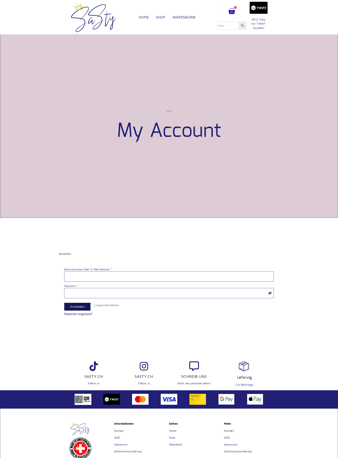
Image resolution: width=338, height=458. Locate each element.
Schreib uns (194, 376)
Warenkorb (183, 17)
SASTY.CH (93, 376)
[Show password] (270, 293)
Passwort (78, 285)
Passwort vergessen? (78, 314)
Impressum (120, 444)
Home (144, 17)
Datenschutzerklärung (128, 451)
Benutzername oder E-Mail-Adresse (95, 269)
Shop (160, 17)
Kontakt (119, 430)
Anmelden (77, 306)
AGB (117, 437)
